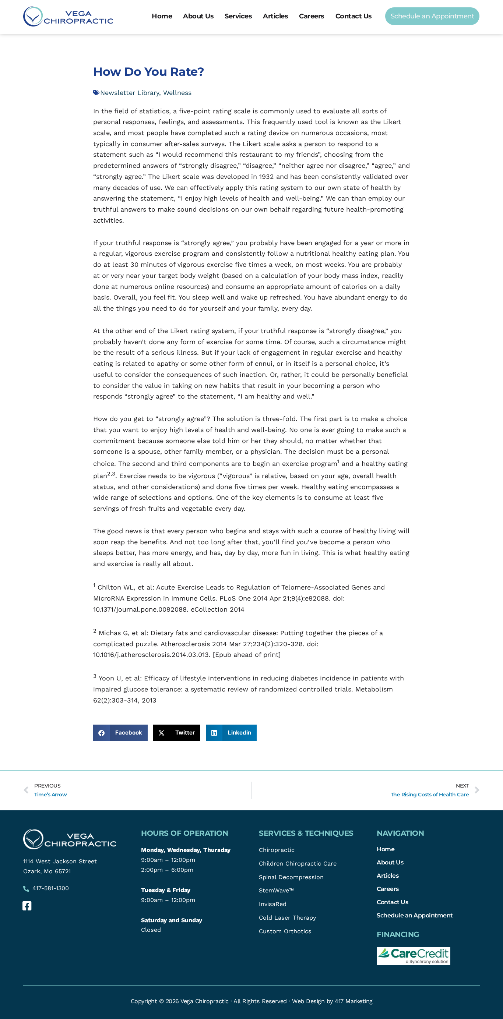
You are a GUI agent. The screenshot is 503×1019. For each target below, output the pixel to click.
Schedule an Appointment (415, 915)
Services (238, 16)
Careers (311, 16)
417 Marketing (354, 1001)
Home (162, 16)
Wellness (177, 92)
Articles (275, 16)
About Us (198, 16)
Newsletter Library (129, 92)
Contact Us (353, 16)
